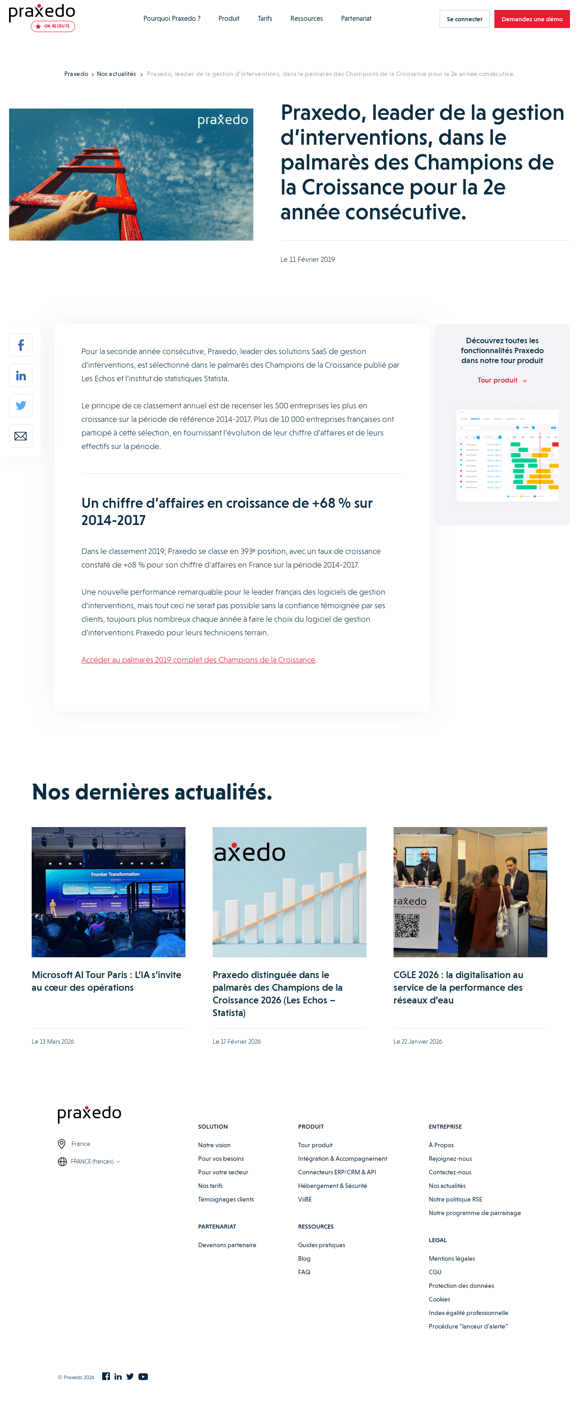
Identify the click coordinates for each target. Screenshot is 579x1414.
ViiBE (305, 1199)
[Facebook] (21, 345)
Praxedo (76, 73)
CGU (435, 1272)
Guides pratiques (321, 1244)
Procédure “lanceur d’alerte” (468, 1326)
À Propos (441, 1145)
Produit (229, 18)
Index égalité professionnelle (468, 1312)
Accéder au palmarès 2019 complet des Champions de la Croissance (198, 659)
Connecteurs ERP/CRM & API (337, 1172)
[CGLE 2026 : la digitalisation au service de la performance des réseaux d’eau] (470, 892)
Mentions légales (452, 1258)
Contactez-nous (450, 1172)
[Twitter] (21, 405)
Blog (304, 1258)
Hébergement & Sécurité (332, 1185)
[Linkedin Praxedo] (118, 1377)
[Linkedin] (21, 375)
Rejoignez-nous (450, 1158)
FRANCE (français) (92, 1161)
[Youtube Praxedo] (143, 1377)
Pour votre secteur (223, 1172)
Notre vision (214, 1145)
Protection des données (461, 1285)
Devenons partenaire (227, 1244)
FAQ (304, 1272)
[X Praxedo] (130, 1377)
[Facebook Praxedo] (106, 1377)
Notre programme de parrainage (475, 1212)
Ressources (306, 18)
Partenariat (356, 18)
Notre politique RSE (455, 1199)
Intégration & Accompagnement (342, 1158)
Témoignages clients (226, 1199)
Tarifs (265, 18)
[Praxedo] (42, 13)
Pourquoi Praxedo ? (171, 18)
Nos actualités (116, 73)
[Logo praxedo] (128, 1116)
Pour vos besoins (221, 1158)
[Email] (21, 436)
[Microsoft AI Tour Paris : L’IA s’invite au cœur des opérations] (108, 892)
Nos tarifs (210, 1185)
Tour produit (315, 1145)
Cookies (439, 1299)
